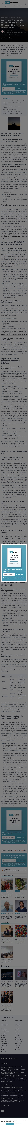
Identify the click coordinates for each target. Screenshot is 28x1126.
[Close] (24, 547)
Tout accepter (10, 1123)
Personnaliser (19, 1123)
